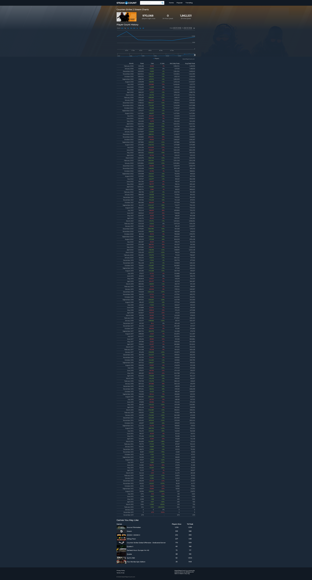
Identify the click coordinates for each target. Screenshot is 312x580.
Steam (129, 531)
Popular (180, 3)
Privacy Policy (121, 570)
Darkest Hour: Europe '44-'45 (138, 550)
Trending (189, 3)
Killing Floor (131, 539)
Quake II (130, 546)
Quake (129, 554)
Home (171, 3)
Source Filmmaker (134, 527)
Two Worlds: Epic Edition (136, 562)
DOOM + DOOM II (133, 535)
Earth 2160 (131, 558)
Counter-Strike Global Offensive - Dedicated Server (146, 543)
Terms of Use (120, 573)
